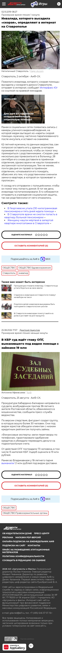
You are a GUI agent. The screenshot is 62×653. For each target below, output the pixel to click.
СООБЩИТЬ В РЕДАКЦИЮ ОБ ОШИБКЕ (23, 560)
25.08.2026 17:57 (9, 330)
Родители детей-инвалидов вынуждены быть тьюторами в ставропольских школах (34, 305)
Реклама (7, 537)
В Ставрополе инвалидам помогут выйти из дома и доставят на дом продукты (33, 314)
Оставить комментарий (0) (31, 245)
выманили (7, 463)
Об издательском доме (17, 533)
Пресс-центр (41, 533)
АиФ (29, 392)
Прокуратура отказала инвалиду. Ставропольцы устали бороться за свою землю (36, 287)
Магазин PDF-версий (28, 537)
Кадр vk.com (37, 71)
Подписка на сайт (13, 545)
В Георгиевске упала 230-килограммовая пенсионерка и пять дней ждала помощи (30, 210)
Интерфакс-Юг (49, 87)
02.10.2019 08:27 (9, 12)
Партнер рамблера (27, 639)
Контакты (34, 545)
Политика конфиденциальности (23, 556)
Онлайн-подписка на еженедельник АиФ (28, 541)
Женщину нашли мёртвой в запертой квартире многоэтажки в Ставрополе (28, 222)
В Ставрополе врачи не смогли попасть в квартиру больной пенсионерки (30, 216)
